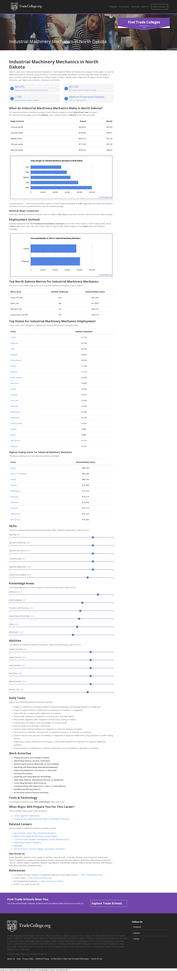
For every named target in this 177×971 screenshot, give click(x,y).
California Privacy (42, 958)
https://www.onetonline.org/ (40, 878)
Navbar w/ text (26, 7)
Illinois (13, 435)
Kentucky (14, 406)
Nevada (13, 485)
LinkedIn (136, 933)
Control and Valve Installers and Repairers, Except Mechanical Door (41, 839)
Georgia (13, 394)
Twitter (136, 939)
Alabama (13, 371)
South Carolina (16, 423)
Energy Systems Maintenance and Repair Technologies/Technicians (42, 819)
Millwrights (18, 845)
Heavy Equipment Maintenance (27, 815)
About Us (11, 958)
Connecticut (15, 514)
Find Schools (159, 7)
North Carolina (16, 377)
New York (14, 400)
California (14, 343)
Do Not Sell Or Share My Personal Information (70, 958)
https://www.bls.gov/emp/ (52, 881)
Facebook (137, 927)
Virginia (13, 429)
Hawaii (13, 479)
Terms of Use (96, 958)
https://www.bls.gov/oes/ (91, 875)
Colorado (14, 508)
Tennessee (15, 417)
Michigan (14, 354)
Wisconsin (14, 383)
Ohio (12, 349)
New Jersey (15, 440)
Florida (13, 389)
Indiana (13, 366)
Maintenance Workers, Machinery (27, 842)
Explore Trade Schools (107, 903)
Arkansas (14, 446)
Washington (15, 412)
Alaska (13, 468)
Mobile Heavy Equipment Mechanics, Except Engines (35, 836)
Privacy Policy (28, 958)
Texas (13, 337)
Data (19, 958)
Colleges (124, 6)
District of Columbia (18, 473)
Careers (135, 6)
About (144, 6)
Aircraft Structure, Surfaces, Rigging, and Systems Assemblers (39, 849)
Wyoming (14, 496)
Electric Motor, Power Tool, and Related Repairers (35, 833)
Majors (113, 6)
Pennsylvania (15, 360)
